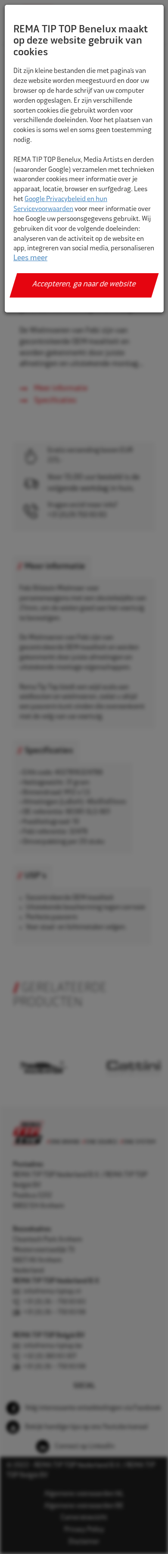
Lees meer (30, 258)
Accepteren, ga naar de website (84, 284)
